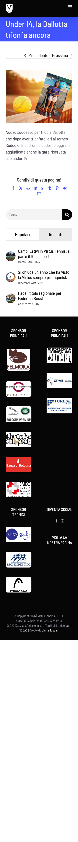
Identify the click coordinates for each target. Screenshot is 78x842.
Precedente (38, 55)
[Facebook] (56, 520)
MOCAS (23, 630)
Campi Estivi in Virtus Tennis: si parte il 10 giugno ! (44, 253)
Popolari (22, 234)
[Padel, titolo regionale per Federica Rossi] (11, 296)
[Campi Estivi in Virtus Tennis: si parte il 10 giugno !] (11, 254)
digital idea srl (50, 630)
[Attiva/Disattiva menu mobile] (70, 7)
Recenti (55, 234)
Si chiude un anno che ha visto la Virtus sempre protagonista (43, 274)
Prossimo (60, 55)
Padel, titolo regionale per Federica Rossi (40, 295)
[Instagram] (62, 520)
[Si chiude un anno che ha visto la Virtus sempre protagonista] (11, 275)
